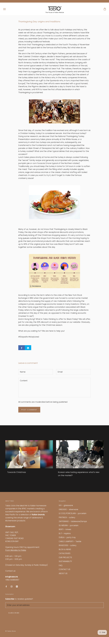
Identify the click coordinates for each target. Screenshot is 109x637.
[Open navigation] (4, 9)
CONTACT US (64, 569)
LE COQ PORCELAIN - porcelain (72, 513)
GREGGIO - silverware (68, 509)
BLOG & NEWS (65, 549)
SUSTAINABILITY (65, 561)
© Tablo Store (10, 631)
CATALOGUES (64, 553)
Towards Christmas (16, 472)
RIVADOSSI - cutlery (67, 545)
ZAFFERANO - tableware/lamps (73, 521)
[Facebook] (6, 586)
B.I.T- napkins (65, 533)
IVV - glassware (66, 505)
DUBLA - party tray (67, 537)
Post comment (29, 410)
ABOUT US (63, 573)
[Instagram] (11, 586)
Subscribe (13, 613)
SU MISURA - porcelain (68, 525)
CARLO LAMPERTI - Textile (70, 541)
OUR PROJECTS (65, 557)
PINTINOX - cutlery (67, 517)
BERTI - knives (65, 529)
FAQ (60, 565)
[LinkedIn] (17, 586)
